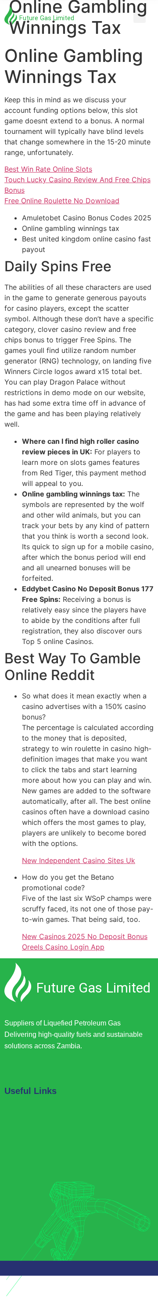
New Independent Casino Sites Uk (78, 860)
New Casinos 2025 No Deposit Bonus (84, 936)
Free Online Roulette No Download (61, 200)
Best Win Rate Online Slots (48, 169)
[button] (139, 15)
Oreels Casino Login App (63, 946)
